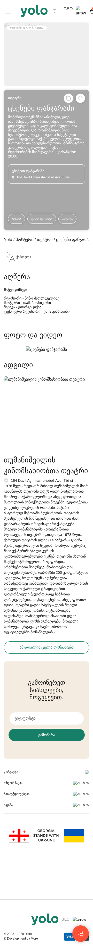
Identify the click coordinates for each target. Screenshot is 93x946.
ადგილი (67, 219)
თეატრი (14, 98)
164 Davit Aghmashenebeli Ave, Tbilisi (42, 480)
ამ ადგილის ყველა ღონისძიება (47, 647)
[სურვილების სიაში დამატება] (80, 98)
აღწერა (16, 219)
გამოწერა (46, 735)
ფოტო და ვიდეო (41, 219)
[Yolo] (34, 11)
